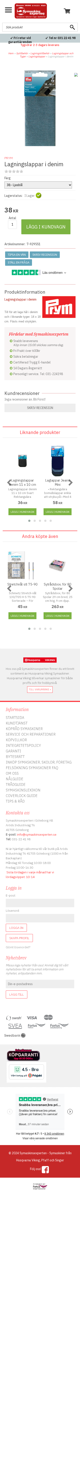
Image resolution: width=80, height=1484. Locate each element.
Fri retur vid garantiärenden (20, 40)
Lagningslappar (36, 56)
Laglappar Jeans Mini (57, 482)
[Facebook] (45, 1169)
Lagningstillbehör (39, 53)
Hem (11, 53)
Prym (8, 158)
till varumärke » (40, 689)
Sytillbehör (22, 53)
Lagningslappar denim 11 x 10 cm (22, 482)
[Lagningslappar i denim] (40, 145)
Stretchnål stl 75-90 (22, 584)
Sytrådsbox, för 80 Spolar (57, 586)
